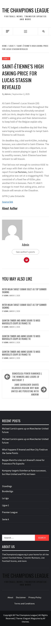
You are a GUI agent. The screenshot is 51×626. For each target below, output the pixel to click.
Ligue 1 (6, 58)
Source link (7, 201)
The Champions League (25, 10)
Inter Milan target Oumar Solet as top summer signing (24, 291)
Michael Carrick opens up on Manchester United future (25, 430)
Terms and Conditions (24, 603)
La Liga (5, 498)
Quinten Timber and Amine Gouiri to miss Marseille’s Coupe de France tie (21, 322)
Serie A (5, 519)
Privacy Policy (34, 597)
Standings (7, 486)
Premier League (10, 512)
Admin (8, 94)
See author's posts (25, 251)
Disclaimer (21, 597)
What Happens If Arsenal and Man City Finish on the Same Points (25, 451)
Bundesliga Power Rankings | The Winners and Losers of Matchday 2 (27, 377)
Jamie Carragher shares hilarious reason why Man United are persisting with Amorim (25, 389)
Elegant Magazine (31, 618)
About (10, 597)
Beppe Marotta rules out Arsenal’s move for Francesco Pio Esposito (23, 462)
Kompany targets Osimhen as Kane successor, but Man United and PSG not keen (24, 472)
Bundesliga (7, 491)
